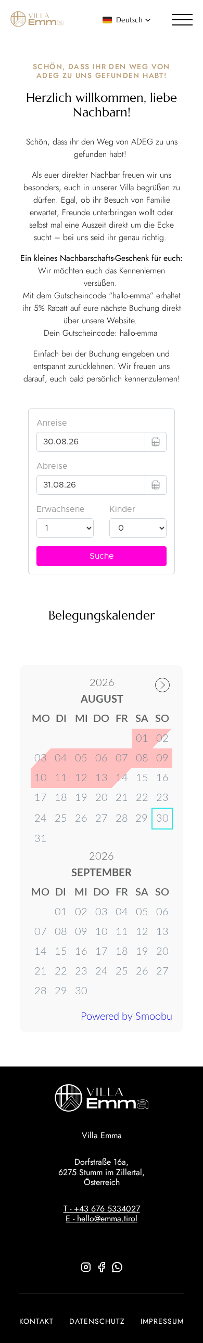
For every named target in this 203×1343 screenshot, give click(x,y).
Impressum (162, 1321)
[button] (127, 19)
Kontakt (36, 1321)
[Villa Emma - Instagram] (86, 1270)
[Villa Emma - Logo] (37, 20)
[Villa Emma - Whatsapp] (117, 1270)
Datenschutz (97, 1321)
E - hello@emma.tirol (101, 1218)
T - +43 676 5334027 (102, 1209)
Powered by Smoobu (126, 1016)
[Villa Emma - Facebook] (101, 1270)
